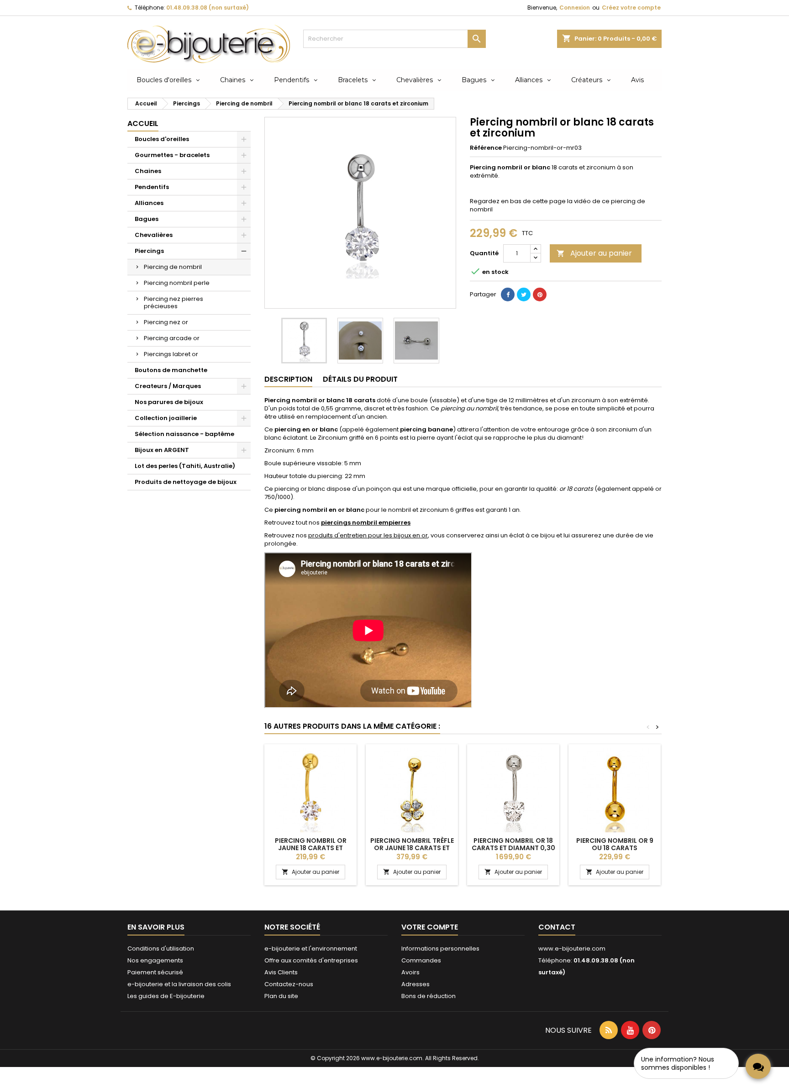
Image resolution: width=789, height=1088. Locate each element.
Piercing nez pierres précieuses (173, 302)
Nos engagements (155, 960)
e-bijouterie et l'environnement (310, 948)
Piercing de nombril (173, 267)
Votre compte (429, 927)
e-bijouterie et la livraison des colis (179, 984)
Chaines (148, 171)
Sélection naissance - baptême (184, 434)
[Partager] (508, 294)
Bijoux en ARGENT (162, 450)
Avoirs (410, 972)
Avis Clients (281, 972)
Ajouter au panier (594, 253)
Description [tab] (288, 379)
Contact (556, 927)
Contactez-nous (288, 984)
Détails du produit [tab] (360, 379)
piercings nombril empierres (365, 522)
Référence (486, 148)
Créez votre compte (631, 7)
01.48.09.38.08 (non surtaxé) (207, 7)
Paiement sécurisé (155, 972)
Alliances (149, 203)
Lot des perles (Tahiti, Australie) (185, 466)
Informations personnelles (440, 948)
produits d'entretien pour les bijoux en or (368, 535)
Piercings (149, 251)
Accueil (142, 123)
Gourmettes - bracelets (172, 155)
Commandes (421, 960)
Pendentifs (152, 187)
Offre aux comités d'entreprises (311, 960)
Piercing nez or (166, 322)
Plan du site (281, 996)
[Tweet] (524, 294)
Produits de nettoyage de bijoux (186, 482)
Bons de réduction (428, 996)
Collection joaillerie (166, 418)
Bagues (146, 219)
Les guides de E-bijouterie (166, 996)
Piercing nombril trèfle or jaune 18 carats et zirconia (412, 848)
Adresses (415, 984)
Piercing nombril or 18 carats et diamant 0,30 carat (513, 848)
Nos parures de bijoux (169, 402)
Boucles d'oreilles (162, 139)
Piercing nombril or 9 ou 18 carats (614, 844)
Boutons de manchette (171, 370)
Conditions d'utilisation (160, 948)
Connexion (574, 7)
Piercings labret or (171, 354)
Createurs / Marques (168, 386)
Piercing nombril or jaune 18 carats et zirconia (311, 848)
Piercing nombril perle (177, 283)
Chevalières (154, 235)
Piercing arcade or (172, 338)
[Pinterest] (540, 294)
